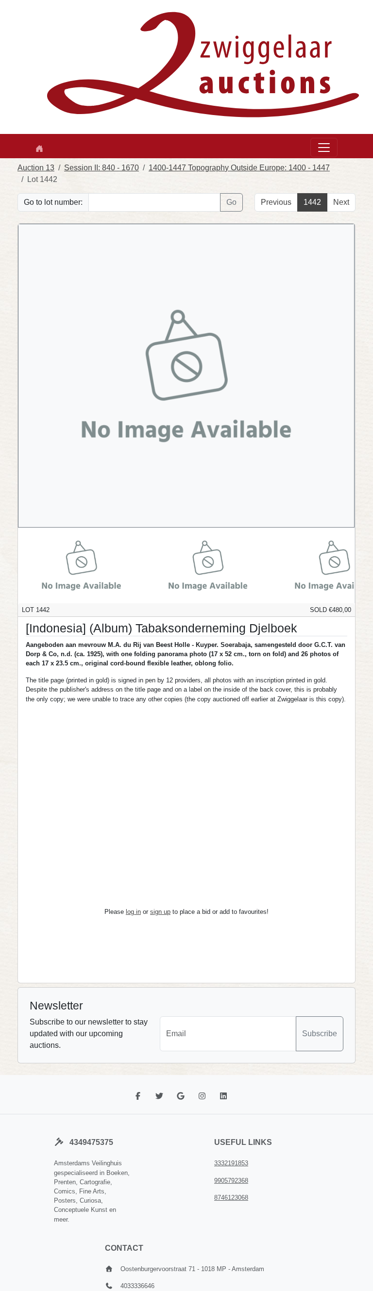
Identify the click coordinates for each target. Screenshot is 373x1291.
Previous (276, 202)
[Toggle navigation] (324, 147)
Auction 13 (35, 168)
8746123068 (231, 1197)
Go (231, 202)
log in (133, 911)
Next (341, 202)
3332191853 (231, 1163)
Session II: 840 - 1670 (101, 168)
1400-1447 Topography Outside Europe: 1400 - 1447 (239, 168)
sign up (160, 911)
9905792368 (231, 1180)
